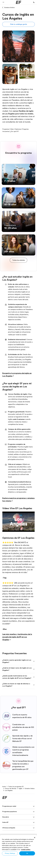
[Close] (34, 837)
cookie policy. (25, 849)
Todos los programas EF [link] (16, 786)
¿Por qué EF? (14, 131)
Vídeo (12, 129)
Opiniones (18, 129)
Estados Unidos (9, 7)
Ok (27, 853)
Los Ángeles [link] (9, 790)
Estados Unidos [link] (30, 788)
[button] (3, 2)
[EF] (18, 2)
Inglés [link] (20, 788)
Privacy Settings (10, 853)
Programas (5, 129)
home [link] (4, 786)
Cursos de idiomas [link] (10, 788)
